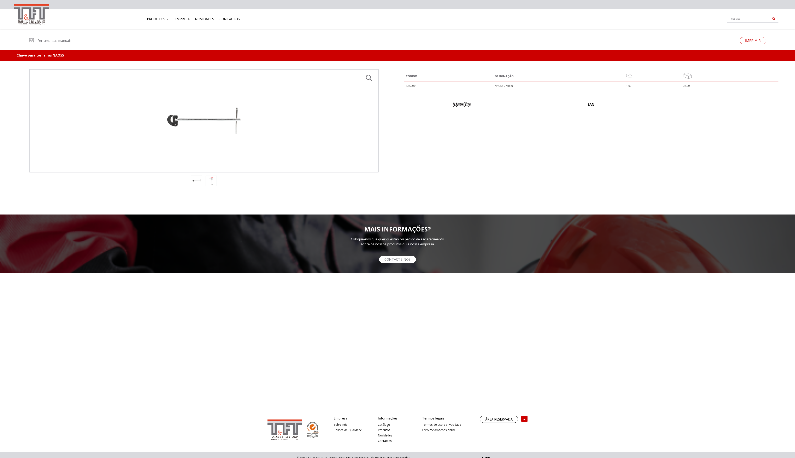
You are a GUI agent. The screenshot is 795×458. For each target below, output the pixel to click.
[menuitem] (158, 19)
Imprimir (753, 40)
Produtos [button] (156, 19)
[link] (31, 13)
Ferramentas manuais (54, 40)
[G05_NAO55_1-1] (204, 121)
